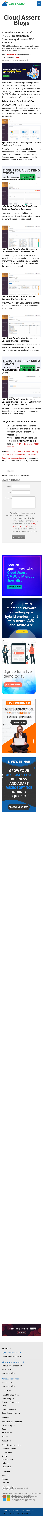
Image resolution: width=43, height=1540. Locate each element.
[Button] (39, 3)
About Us (5, 1475)
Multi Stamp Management (12, 1366)
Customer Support (9, 1448)
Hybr (17, 57)
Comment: (9, 498)
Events (4, 1456)
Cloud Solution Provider (11, 1413)
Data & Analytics (8, 1425)
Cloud (4, 1429)
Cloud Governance (9, 1409)
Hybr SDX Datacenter (11, 1353)
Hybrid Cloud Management (12, 1356)
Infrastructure (7, 1432)
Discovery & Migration (10, 1402)
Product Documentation (11, 1445)
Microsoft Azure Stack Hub (13, 1362)
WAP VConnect (7, 1382)
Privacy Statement (24, 1513)
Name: (9, 486)
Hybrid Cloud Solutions (10, 1395)
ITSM (4, 1406)
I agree (9, 515)
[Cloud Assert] (13, 5)
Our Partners (7, 1452)
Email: (9, 492)
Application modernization (12, 1422)
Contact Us (6, 1483)
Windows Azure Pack (10, 1379)
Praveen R (11, 54)
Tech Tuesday (7, 1459)
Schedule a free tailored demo (13, 458)
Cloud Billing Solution (10, 1398)
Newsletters (6, 1467)
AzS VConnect (7, 1369)
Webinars (5, 1463)
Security (5, 1436)
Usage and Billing (8, 1373)
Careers (5, 1479)
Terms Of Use (25, 526)
